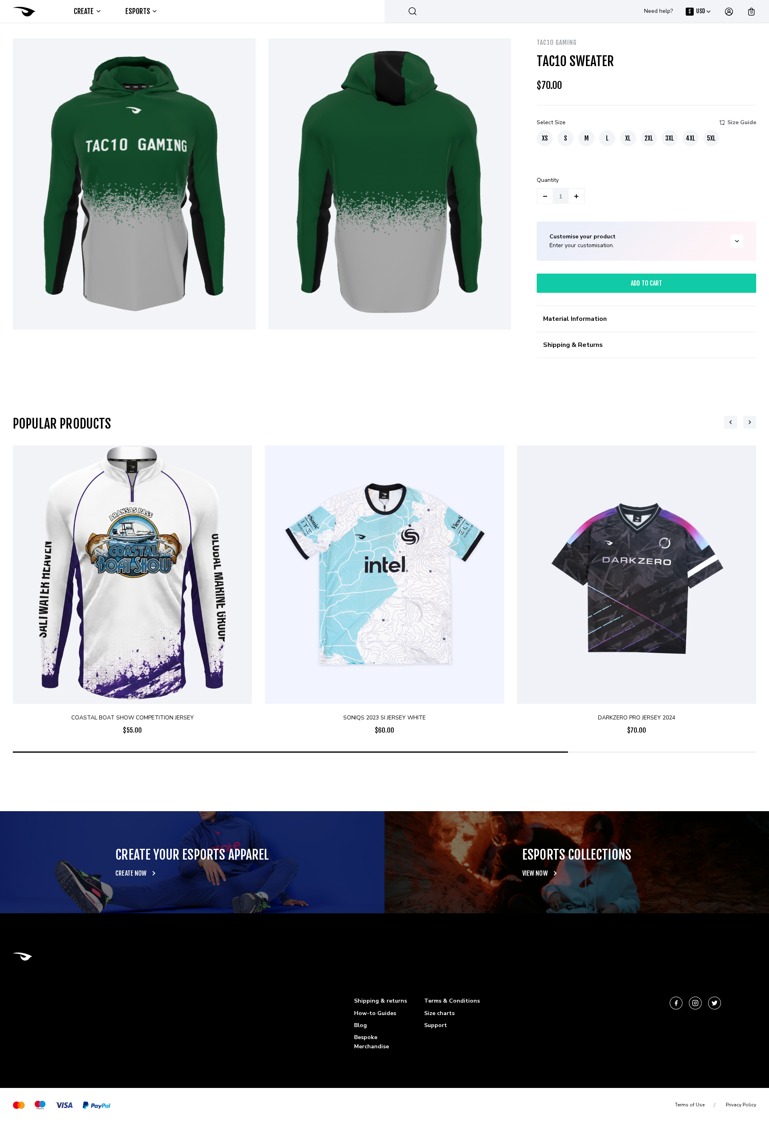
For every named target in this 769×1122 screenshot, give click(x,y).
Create (84, 11)
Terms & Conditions (452, 1001)
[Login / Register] (729, 11)
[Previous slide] (730, 422)
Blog (360, 1025)
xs (545, 138)
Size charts (439, 1013)
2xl (648, 138)
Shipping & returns (380, 1001)
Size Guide (741, 122)
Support (435, 1025)
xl (628, 138)
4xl (690, 138)
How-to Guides (375, 1013)
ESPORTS (138, 11)
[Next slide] (749, 422)
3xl (669, 138)
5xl (711, 138)
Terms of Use (690, 1105)
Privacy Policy (741, 1105)
